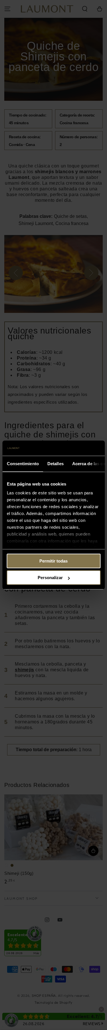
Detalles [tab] (55, 463)
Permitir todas (53, 561)
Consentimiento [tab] (23, 463)
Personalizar (50, 577)
